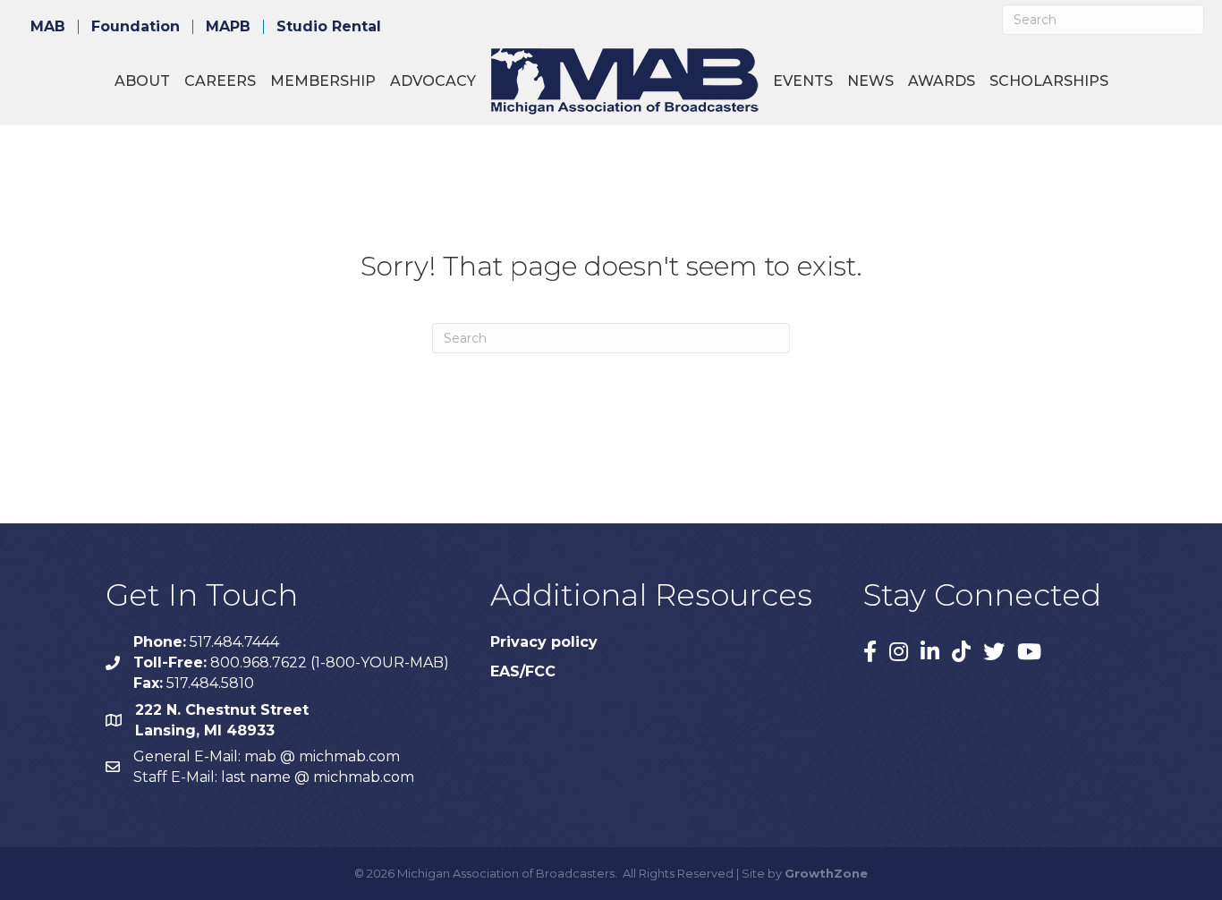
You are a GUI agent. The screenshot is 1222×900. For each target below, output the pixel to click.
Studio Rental (328, 27)
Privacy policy (544, 641)
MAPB (228, 27)
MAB (47, 27)
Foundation (135, 27)
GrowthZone (826, 873)
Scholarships (1048, 80)
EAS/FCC (523, 671)
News (870, 80)
